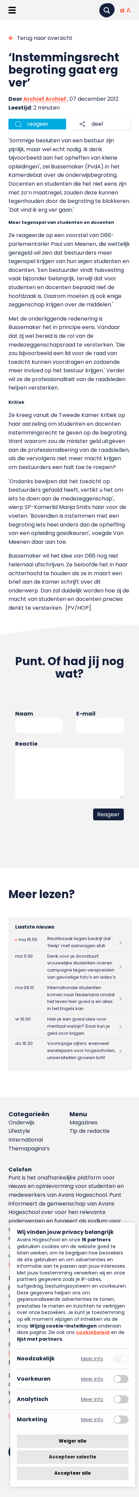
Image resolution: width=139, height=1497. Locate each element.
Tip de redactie (90, 1131)
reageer (38, 124)
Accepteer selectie (72, 1457)
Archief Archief (44, 99)
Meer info (92, 1359)
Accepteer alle (72, 1473)
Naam (24, 714)
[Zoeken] (107, 10)
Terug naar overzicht (45, 38)
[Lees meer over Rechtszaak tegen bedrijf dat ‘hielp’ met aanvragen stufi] (69, 942)
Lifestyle (19, 1131)
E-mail (85, 714)
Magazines (84, 1122)
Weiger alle (72, 1441)
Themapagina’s (29, 1148)
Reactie (26, 744)
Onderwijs (21, 1122)
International (25, 1140)
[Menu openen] (12, 10)
